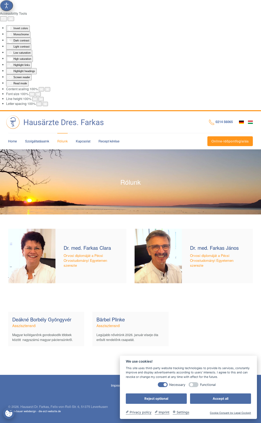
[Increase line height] (41, 99)
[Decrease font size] (32, 94)
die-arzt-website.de (50, 411)
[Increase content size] (47, 89)
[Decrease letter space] (39, 104)
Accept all (220, 398)
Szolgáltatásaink (37, 141)
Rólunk (62, 141)
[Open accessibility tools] (6, 5)
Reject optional (156, 398)
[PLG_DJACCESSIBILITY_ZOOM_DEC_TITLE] (41, 89)
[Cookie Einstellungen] (8, 413)
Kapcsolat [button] (83, 141)
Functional (208, 384)
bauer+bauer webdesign (22, 411)
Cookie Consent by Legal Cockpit (230, 412)
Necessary (177, 384)
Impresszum (119, 385)
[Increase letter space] (45, 104)
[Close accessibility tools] (11, 19)
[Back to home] (58, 122)
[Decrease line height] (35, 99)
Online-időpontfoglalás (230, 141)
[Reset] (3, 18)
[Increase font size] (38, 94)
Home (12, 141)
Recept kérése (108, 141)
